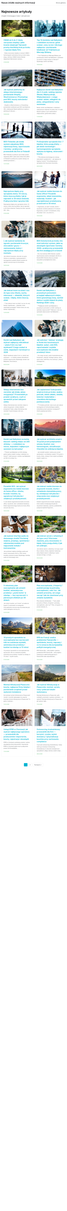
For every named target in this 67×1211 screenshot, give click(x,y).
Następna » (38, 765)
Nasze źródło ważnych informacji (18, 2)
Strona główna (61, 3)
